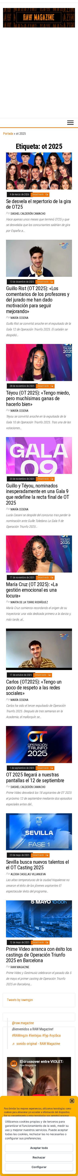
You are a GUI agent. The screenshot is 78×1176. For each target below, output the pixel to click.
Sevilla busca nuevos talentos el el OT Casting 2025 (37, 865)
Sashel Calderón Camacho (28, 213)
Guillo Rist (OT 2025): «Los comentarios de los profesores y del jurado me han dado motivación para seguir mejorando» (37, 299)
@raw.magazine (23, 1023)
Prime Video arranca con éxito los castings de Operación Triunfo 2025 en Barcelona (39, 954)
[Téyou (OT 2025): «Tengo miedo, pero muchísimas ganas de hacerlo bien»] (39, 362)
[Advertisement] (39, 68)
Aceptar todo (39, 1147)
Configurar (39, 1167)
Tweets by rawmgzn (20, 1000)
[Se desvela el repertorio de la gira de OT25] (39, 171)
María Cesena (19, 317)
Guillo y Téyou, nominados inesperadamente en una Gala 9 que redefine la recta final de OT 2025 (37, 494)
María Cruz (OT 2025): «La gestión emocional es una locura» (32, 590)
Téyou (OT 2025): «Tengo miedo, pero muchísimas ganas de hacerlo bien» (38, 398)
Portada (8, 134)
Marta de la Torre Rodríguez (29, 602)
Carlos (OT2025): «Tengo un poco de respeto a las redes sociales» (33, 687)
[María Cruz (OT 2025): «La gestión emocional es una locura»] (39, 554)
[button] (72, 1101)
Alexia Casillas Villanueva (28, 874)
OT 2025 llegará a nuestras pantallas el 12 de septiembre (35, 777)
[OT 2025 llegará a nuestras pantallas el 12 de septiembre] (39, 744)
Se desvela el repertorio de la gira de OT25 (38, 204)
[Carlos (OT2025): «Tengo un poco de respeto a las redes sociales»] (39, 649)
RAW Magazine (20, 967)
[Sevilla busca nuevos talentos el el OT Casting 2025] (39, 831)
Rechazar (39, 1157)
